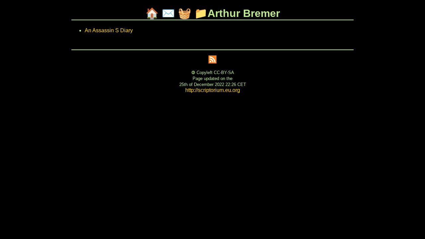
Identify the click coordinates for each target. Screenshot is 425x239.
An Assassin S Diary (109, 30)
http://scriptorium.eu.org (212, 90)
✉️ (168, 13)
